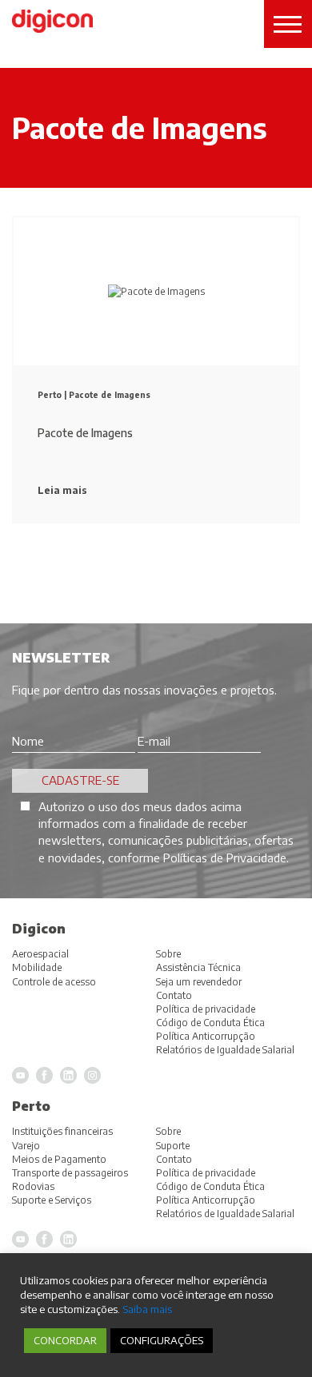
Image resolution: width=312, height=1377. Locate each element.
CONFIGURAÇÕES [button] (161, 1340)
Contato (174, 1159)
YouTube (20, 1239)
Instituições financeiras (62, 1131)
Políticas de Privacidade (224, 857)
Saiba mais (147, 1308)
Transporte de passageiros (70, 1173)
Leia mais (62, 490)
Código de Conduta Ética (210, 1186)
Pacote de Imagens (109, 395)
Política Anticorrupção (205, 1200)
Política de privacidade (205, 1173)
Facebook (44, 1239)
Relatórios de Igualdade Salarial (225, 1214)
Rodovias (33, 1186)
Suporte (173, 1146)
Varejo (26, 1146)
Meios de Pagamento (59, 1159)
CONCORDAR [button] (65, 1340)
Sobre (168, 1131)
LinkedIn (68, 1239)
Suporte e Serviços (51, 1200)
